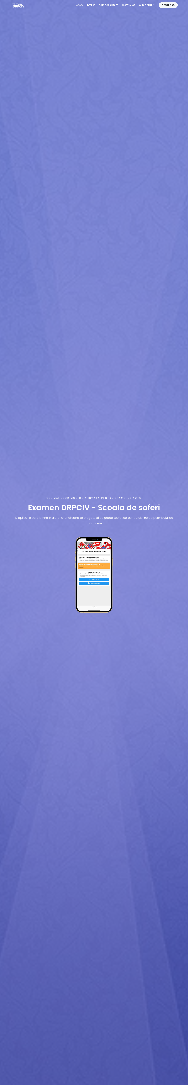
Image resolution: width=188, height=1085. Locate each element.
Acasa (80, 5)
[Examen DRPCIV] (17, 5)
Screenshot (128, 5)
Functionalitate (108, 5)
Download (168, 5)
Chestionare (146, 5)
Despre (91, 5)
